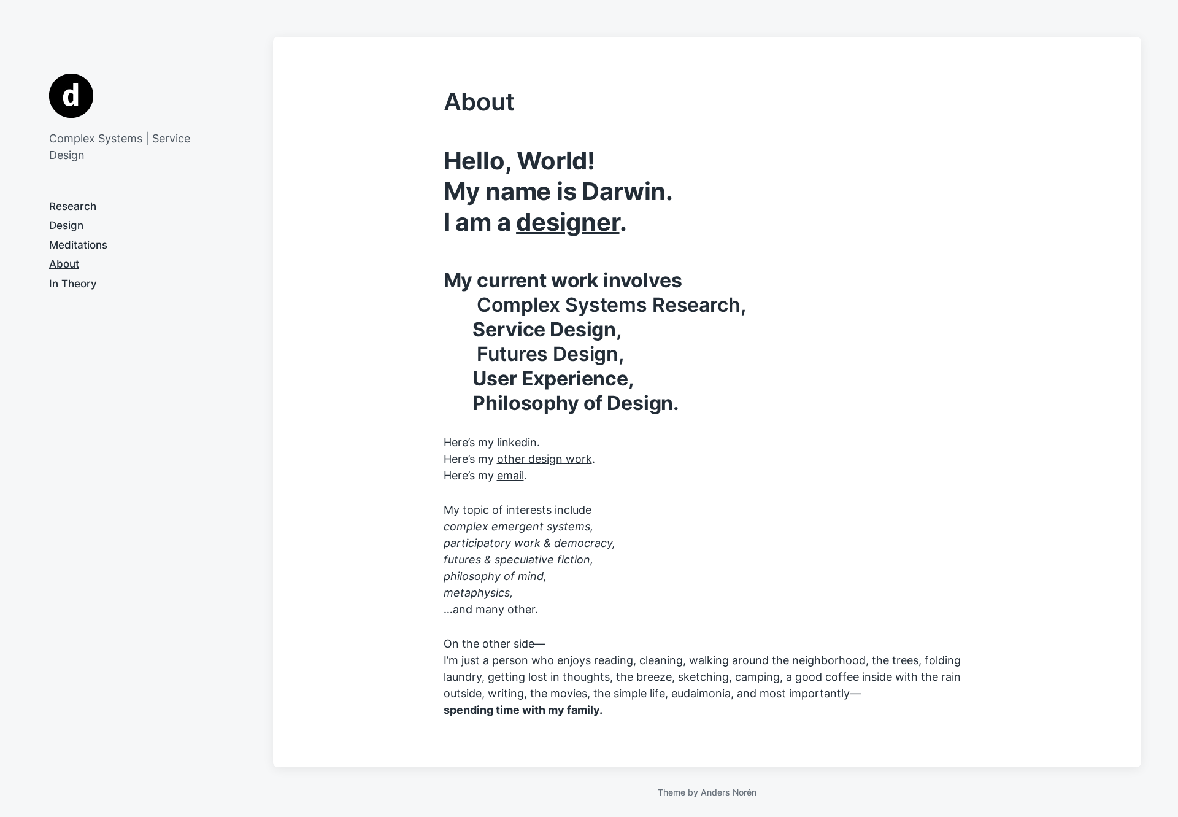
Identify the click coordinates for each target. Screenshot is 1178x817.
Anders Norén (728, 792)
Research (72, 206)
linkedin (517, 442)
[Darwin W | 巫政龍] (71, 96)
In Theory (73, 283)
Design (66, 225)
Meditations (78, 245)
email (510, 475)
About (64, 264)
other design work (544, 458)
